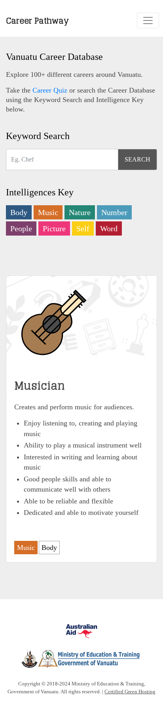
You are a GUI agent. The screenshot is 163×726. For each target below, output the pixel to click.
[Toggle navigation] (148, 20)
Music (48, 212)
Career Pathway (37, 20)
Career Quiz (49, 90)
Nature (80, 212)
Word (109, 228)
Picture (54, 228)
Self (82, 228)
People (21, 228)
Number (114, 212)
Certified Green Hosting (129, 691)
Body (18, 212)
